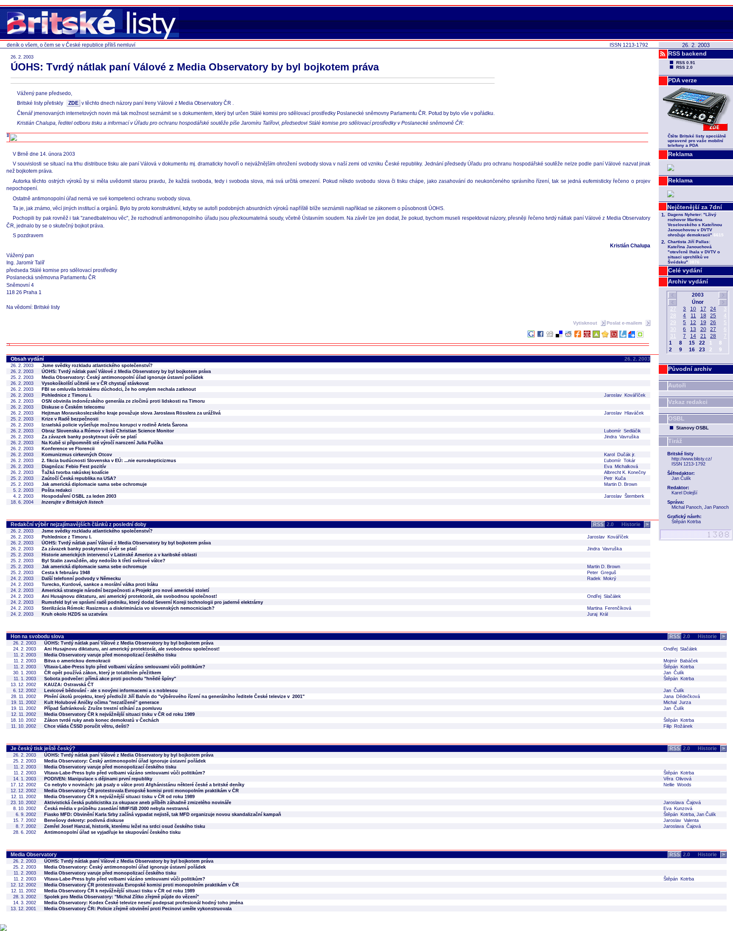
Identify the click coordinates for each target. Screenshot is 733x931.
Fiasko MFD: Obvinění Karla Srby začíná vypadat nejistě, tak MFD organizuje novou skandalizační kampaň (162, 814)
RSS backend (687, 53)
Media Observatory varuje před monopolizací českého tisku (110, 654)
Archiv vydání (688, 281)
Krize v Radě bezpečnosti (70, 418)
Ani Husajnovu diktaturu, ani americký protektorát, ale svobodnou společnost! (129, 596)
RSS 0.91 (685, 62)
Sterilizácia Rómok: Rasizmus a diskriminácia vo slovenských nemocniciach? (128, 608)
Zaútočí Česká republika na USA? (79, 478)
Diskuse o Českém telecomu (73, 406)
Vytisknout (586, 322)
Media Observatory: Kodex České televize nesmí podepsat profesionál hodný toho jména (143, 902)
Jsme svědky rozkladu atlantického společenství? (97, 365)
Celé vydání (685, 270)
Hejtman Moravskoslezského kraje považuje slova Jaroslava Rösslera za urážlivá (131, 412)
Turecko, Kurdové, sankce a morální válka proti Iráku (100, 584)
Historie (635, 524)
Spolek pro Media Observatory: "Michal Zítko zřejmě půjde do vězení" (121, 896)
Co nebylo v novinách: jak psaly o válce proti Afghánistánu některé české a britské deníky (144, 784)
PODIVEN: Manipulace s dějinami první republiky (98, 778)
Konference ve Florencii (68, 448)
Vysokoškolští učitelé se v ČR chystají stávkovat (95, 383)
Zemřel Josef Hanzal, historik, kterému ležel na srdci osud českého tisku (124, 826)
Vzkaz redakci (688, 401)
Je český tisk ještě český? (43, 749)
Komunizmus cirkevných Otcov (77, 454)
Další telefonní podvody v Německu (81, 578)
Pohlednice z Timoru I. (67, 395)
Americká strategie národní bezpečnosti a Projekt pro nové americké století (125, 590)
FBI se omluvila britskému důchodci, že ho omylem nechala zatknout (119, 389)
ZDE (73, 103)
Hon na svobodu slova (37, 636)
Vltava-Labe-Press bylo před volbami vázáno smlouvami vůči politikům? (124, 666)
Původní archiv (690, 368)
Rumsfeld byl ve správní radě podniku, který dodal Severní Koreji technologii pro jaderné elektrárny (152, 602)
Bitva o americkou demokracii (77, 660)
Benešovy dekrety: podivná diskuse (84, 820)
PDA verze (682, 80)
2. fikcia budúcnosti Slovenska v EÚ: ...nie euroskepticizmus (109, 460)
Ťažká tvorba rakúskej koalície (75, 472)
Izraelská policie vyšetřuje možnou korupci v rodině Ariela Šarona (114, 424)
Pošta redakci (57, 490)
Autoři (677, 385)
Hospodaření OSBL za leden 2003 (79, 496)
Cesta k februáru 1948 (66, 572)
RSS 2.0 (684, 67)
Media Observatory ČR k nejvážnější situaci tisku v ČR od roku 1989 (119, 714)
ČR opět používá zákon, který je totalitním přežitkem (102, 672)
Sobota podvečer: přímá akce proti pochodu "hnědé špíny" (110, 678)
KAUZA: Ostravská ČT (69, 684)
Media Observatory (34, 855)
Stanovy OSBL (692, 427)
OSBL (676, 418)
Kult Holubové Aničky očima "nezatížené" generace (101, 702)
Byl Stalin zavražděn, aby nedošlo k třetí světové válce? (103, 560)
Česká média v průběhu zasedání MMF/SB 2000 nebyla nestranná (116, 808)
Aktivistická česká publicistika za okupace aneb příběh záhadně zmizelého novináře (137, 802)
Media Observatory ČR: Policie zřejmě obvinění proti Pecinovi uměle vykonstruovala (138, 908)
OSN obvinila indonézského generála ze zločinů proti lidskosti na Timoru (123, 401)
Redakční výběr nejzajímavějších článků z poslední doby (78, 524)
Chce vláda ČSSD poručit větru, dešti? (86, 726)
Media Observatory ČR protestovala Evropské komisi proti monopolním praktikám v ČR (141, 790)
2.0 (603, 524)
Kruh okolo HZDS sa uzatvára (74, 614)
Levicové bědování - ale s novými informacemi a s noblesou (111, 690)
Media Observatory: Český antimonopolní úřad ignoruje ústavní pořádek (122, 377)
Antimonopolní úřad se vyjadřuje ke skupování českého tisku (112, 832)
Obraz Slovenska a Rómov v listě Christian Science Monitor (108, 430)
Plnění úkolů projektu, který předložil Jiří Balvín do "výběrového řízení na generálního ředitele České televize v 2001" (174, 696)
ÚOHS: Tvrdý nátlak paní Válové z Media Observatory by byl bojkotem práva (126, 371)
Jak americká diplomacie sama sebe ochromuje (94, 484)
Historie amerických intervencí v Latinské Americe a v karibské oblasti (119, 554)
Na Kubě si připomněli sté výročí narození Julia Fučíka (102, 442)
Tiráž (675, 440)
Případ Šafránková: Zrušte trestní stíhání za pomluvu (103, 708)
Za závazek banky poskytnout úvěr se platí (89, 436)
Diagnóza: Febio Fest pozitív (74, 466)
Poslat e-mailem (625, 322)
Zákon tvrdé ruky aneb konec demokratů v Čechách (101, 720)
